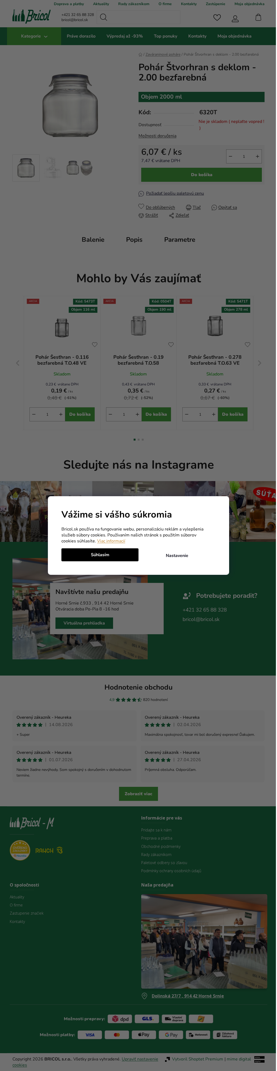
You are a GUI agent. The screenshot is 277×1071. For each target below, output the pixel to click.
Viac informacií (109, 541)
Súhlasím (98, 555)
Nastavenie (175, 556)
